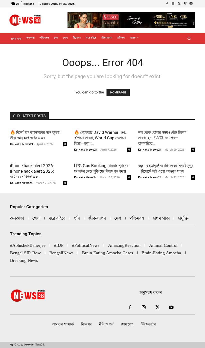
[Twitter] (179, 4)
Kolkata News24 (21, 144)
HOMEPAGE (118, 92)
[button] (189, 38)
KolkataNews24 (21, 183)
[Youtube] (191, 4)
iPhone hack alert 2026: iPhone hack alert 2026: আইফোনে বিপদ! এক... (32, 171)
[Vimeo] (185, 4)
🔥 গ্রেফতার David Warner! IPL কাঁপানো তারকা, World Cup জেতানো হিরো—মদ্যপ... (100, 138)
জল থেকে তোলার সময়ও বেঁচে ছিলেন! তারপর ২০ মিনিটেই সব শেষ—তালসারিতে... (163, 138)
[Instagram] (173, 4)
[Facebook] (167, 4)
